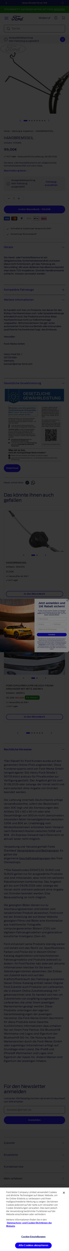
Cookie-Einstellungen (33, 1236)
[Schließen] (63, 1192)
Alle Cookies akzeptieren (33, 1245)
